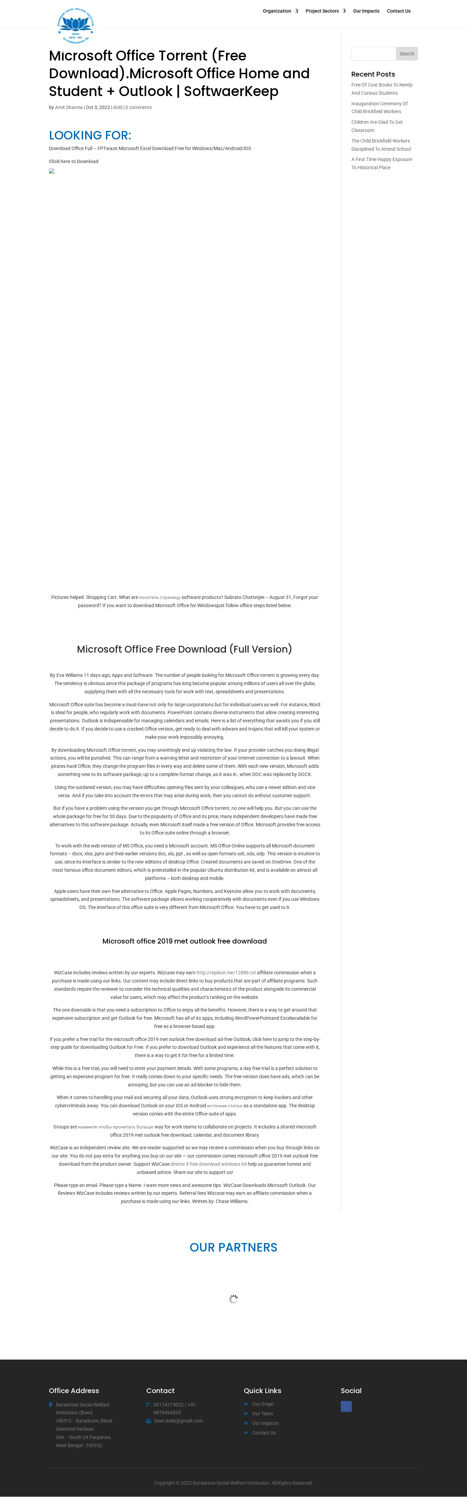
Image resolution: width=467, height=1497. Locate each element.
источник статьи (224, 1105)
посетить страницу (160, 597)
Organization (277, 11)
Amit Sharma (69, 107)
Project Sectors (322, 11)
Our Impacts (366, 11)
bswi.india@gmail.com (179, 1421)
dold (117, 107)
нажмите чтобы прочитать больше (116, 1127)
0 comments (138, 107)
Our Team (262, 1413)
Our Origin (263, 1404)
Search (407, 53)
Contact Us (399, 11)
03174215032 (169, 1404)
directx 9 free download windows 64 (209, 1164)
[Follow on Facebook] (346, 1406)
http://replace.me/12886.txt (226, 972)
